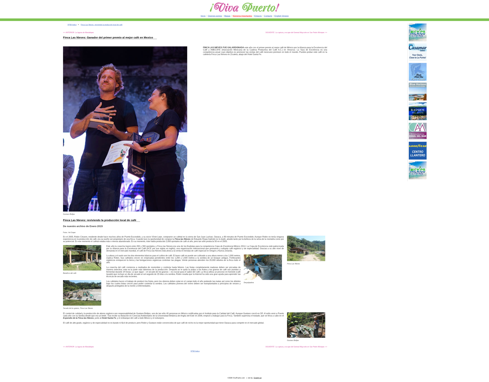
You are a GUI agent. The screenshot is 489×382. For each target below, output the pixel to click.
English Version (281, 16)
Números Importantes (242, 16)
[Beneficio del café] (82, 270)
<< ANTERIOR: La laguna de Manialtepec (78, 32)
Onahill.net (258, 378)
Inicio (203, 16)
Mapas (227, 16)
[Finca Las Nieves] (306, 260)
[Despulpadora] (263, 279)
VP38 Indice (72, 25)
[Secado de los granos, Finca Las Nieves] (82, 305)
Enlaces (258, 16)
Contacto (268, 16)
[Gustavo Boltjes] (306, 337)
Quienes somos (215, 16)
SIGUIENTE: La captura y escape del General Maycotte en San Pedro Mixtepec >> (296, 32)
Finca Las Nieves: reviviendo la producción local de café (101, 25)
